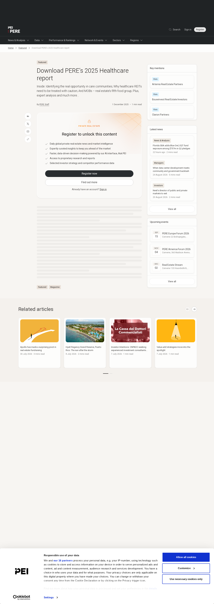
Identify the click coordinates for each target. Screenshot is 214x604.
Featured (23, 48)
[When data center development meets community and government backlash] (172, 168)
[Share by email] (27, 131)
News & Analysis (16, 40)
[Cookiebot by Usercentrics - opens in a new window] (21, 597)
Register (200, 29)
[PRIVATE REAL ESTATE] (14, 29)
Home (11, 48)
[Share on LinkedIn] (27, 116)
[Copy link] (27, 139)
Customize (184, 568)
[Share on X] (27, 123)
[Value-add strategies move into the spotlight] (176, 343)
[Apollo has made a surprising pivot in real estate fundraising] (39, 343)
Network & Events (94, 40)
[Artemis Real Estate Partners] (172, 81)
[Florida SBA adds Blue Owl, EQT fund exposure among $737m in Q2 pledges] (172, 146)
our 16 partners (63, 560)
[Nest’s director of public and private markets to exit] (172, 191)
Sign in (187, 29)
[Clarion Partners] (172, 112)
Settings (49, 597)
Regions (134, 40)
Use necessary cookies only (186, 579)
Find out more (89, 182)
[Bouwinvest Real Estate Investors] (172, 96)
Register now (89, 173)
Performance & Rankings (62, 40)
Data (37, 40)
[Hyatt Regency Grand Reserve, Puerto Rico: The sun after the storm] (85, 343)
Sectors (117, 40)
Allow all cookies (186, 557)
